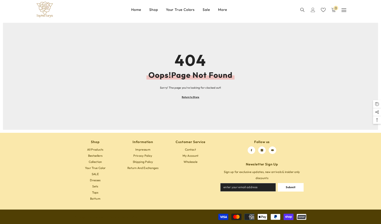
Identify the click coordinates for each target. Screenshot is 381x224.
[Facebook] (251, 150)
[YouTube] (272, 150)
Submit (291, 187)
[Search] (302, 9)
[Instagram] (262, 150)
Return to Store (190, 97)
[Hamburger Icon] (344, 10)
